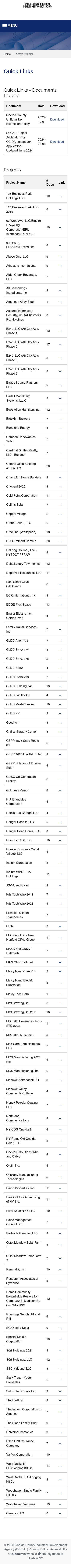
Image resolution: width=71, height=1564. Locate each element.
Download (57, 119)
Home (7, 54)
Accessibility (58, 1549)
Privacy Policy (38, 1549)
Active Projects (25, 54)
